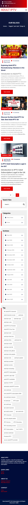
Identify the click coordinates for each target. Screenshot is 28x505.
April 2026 (9, 240)
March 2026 (10, 245)
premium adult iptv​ (9, 432)
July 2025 (9, 279)
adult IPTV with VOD (9, 375)
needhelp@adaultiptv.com (9, 3)
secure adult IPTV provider (11, 440)
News (8, 222)
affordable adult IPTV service (11, 386)
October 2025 (10, 264)
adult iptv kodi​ (7, 333)
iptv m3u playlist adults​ (10, 418)
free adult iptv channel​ (9, 397)
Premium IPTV (7, 436)
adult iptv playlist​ (18, 357)
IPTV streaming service (10, 425)
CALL (2, 490)
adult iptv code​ (8, 322)
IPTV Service (7, 422)
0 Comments (16, 60)
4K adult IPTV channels (10, 311)
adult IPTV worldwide (9, 379)
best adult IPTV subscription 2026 (12, 393)
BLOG (2, 473)
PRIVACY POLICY (5, 481)
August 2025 (10, 274)
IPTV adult (16, 400)
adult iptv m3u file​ (8, 347)
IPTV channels (7, 415)
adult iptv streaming (9, 368)
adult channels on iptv (9, 315)
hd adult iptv (7, 400)
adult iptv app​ (17, 318)
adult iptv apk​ (7, 318)
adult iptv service (8, 365)
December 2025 (11, 255)
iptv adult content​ (8, 411)
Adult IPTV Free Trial (9, 329)
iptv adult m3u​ (19, 411)
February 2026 (10, 250)
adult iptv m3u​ (7, 357)
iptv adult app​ (7, 404)
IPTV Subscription (8, 429)
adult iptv (20, 315)
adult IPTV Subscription (10, 372)
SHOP (2, 472)
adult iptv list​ (17, 340)
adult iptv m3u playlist (9, 354)
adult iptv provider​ (8, 361)
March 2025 (10, 299)
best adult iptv (7, 390)
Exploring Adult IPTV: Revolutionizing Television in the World (12, 67)
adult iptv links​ (7, 340)
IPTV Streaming (18, 422)
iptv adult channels (9, 407)
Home (5, 26)
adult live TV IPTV (8, 382)
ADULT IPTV (8, 10)
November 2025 (11, 259)
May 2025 (9, 289)
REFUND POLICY (5, 482)
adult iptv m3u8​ (8, 343)
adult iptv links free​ (9, 336)
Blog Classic (7, 62)
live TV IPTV (19, 429)
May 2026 (9, 235)
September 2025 (11, 269)
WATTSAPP (4, 491)
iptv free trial (7, 60)
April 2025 (9, 294)
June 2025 (9, 284)
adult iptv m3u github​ (9, 350)
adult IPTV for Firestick (10, 325)
